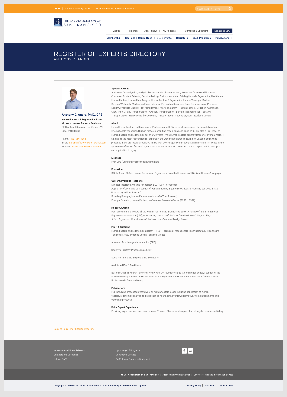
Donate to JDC (222, 30)
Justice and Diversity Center (176, 375)
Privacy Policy (194, 385)
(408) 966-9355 (74, 138)
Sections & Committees (138, 38)
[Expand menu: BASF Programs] (213, 38)
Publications (222, 38)
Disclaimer (209, 385)
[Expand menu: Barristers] (190, 38)
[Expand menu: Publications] (231, 38)
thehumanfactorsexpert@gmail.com (84, 142)
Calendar (133, 30)
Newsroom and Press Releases (69, 350)
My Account (169, 30)
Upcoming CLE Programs (128, 350)
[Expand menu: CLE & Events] (174, 38)
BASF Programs (202, 38)
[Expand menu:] (122, 31)
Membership (113, 38)
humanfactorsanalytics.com (81, 146)
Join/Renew (150, 30)
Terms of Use (226, 385)
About (116, 30)
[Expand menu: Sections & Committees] (154, 38)
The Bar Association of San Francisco (139, 375)
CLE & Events (164, 38)
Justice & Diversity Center (77, 8)
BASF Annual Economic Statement (133, 359)
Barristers (182, 38)
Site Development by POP (132, 385)
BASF (57, 8)
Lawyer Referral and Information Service (114, 8)
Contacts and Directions (66, 355)
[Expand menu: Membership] (122, 38)
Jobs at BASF (60, 359)
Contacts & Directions (196, 30)
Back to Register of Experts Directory (74, 329)
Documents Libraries (126, 355)
